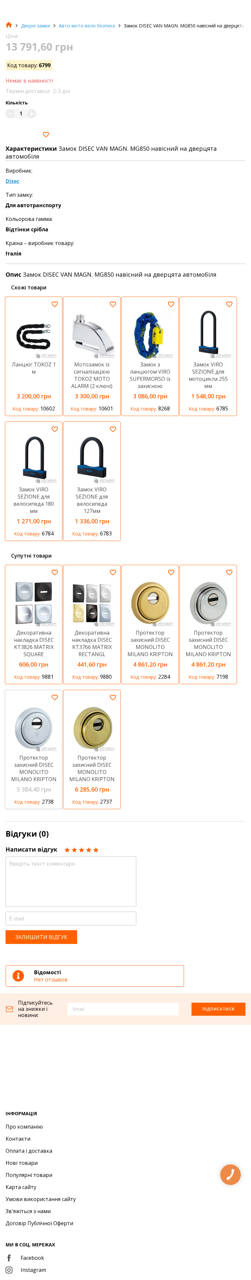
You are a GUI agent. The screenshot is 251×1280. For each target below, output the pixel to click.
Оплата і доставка (29, 1150)
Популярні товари (29, 1175)
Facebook (32, 1257)
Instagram (33, 1269)
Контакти (18, 1138)
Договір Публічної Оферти (39, 1223)
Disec (12, 181)
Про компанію (24, 1126)
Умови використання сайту (41, 1199)
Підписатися (218, 1009)
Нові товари (22, 1162)
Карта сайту (21, 1187)
